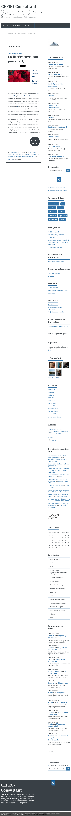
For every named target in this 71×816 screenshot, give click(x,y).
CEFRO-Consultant (18, 6)
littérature (20, 158)
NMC (60, 476)
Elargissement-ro (54, 273)
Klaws (54, 440)
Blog (29, 152)
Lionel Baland (65, 492)
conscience (52, 216)
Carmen (51, 636)
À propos (28, 25)
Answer (51, 117)
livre (62, 204)
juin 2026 (51, 392)
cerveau (60, 208)
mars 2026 (51, 400)
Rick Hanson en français (58, 610)
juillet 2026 (51, 390)
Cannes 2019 (52, 293)
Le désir (51, 96)
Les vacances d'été (55, 64)
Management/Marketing (58, 599)
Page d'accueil (22, 33)
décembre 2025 (53, 408)
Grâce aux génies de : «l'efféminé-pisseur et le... (57, 457)
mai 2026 (51, 395)
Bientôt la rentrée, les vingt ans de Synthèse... (58, 504)
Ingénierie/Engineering (57, 588)
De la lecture (61, 702)
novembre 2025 (53, 411)
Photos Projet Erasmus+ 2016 (57, 290)
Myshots (51, 276)
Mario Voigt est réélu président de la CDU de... (58, 491)
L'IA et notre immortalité (58, 713)
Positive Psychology (54, 232)
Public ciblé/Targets (56, 607)
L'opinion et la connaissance (53, 106)
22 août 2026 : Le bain (55, 464)
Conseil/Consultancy (56, 577)
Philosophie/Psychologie (25, 156)
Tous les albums (53, 377)
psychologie (28, 158)
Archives (17, 25)
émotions (52, 208)
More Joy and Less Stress (56, 261)
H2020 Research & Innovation (58, 326)
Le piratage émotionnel (57, 127)
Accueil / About (55, 559)
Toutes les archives (54, 417)
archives (63, 219)
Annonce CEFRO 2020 (55, 247)
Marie (50, 693)
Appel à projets (53, 305)
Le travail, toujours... (56, 156)
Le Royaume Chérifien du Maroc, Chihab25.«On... (58, 459)
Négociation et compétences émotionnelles (58, 738)
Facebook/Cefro (53, 288)
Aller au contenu (6, 1)
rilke (9, 158)
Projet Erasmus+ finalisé (56, 312)
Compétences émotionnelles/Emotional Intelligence (58, 572)
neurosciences (53, 204)
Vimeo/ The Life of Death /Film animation (58, 243)
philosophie (53, 219)
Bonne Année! (53, 137)
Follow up (51, 237)
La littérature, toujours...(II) (23, 59)
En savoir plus (22, 814)
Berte (50, 659)
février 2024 (31, 33)
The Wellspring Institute (56, 235)
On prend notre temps (55, 485)
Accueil (6, 25)
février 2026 (52, 403)
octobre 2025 (52, 414)
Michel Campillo (54, 671)
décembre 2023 (12, 33)
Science (52, 614)
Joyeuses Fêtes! (54, 146)
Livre (15, 156)
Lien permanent (14, 152)
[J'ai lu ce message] (69, 813)
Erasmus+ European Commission (55, 308)
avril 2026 (51, 398)
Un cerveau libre (55, 74)
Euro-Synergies (62, 496)
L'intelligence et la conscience (55, 85)
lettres (13, 158)
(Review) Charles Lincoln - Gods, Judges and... (59, 475)
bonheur (62, 212)
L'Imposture (63, 683)
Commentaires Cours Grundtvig (59, 240)
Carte (51, 751)
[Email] (59, 179)
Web (51, 618)
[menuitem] (6, 25)
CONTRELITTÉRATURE (61, 501)
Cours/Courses (54, 581)
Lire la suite (34, 142)
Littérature (53, 592)
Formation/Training (56, 585)
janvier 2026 (52, 406)
